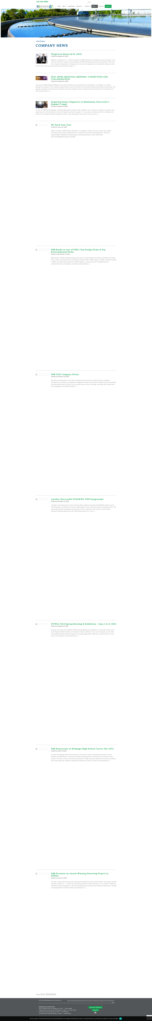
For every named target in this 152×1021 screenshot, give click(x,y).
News (93, 6)
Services (79, 6)
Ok (120, 1018)
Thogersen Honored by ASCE (66, 54)
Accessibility (101, 1000)
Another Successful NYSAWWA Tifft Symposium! (77, 499)
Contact (101, 6)
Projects (88, 6)
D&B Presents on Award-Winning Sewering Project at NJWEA (79, 874)
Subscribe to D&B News (95, 1007)
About (64, 6)
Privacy (112, 1000)
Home (59, 6)
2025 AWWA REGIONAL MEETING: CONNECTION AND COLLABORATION (79, 78)
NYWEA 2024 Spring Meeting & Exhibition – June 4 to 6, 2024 (83, 624)
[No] (150, 1018)
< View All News (40, 41)
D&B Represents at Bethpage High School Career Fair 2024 (82, 749)
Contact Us (95, 1010)
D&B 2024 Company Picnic (65, 374)
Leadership (71, 6)
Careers (108, 6)
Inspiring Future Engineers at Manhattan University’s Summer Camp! (80, 103)
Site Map (108, 1000)
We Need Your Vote (61, 125)
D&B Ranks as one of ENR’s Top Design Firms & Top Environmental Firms (78, 250)
